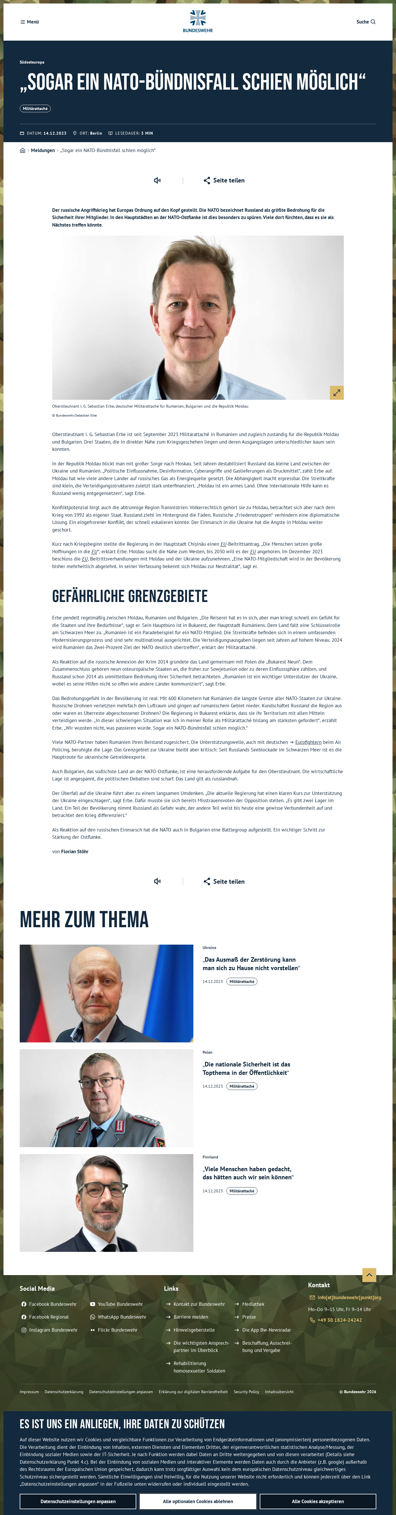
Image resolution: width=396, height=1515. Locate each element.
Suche (363, 22)
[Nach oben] (369, 1275)
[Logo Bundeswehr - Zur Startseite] (198, 22)
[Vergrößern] (337, 393)
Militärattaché (35, 108)
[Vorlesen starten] (157, 180)
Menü (33, 22)
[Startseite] (23, 150)
